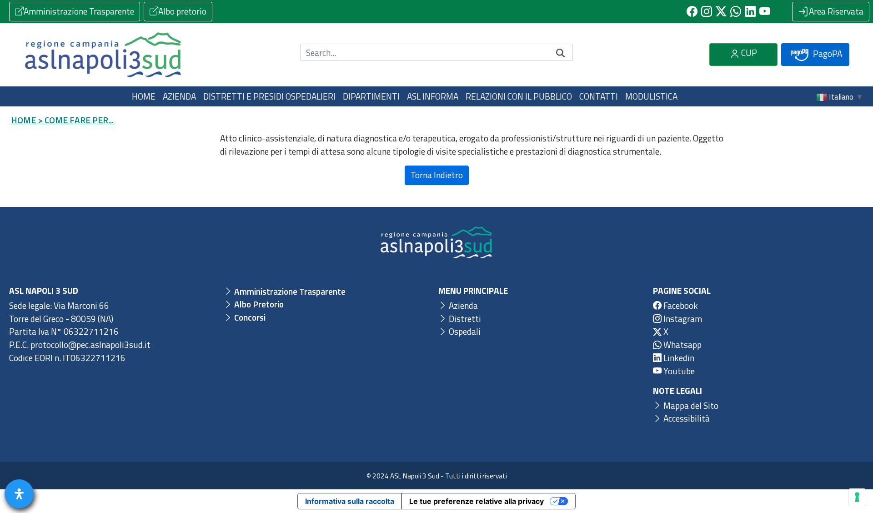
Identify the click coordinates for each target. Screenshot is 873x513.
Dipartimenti (371, 96)
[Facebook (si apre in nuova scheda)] (692, 11)
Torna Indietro (437, 174)
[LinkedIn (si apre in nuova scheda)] (750, 11)
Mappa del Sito (690, 405)
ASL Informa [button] (432, 96)
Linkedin (678, 357)
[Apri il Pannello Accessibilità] (19, 493)
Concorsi (249, 317)
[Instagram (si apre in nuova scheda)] (706, 11)
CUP (748, 52)
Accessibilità (686, 418)
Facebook (680, 305)
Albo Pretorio (258, 304)
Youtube (678, 370)
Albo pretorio (182, 11)
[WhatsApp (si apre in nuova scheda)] (735, 11)
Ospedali (464, 331)
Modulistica (651, 96)
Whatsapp (682, 344)
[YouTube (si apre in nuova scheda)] (764, 11)
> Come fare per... (76, 119)
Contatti (598, 96)
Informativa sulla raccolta (349, 501)
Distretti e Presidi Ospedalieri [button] (269, 96)
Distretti (464, 318)
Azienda (462, 305)
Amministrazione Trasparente (79, 11)
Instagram (682, 318)
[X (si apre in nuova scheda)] (721, 11)
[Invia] (560, 52)
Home (144, 96)
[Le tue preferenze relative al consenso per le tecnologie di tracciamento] (857, 497)
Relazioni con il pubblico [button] (519, 96)
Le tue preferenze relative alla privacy (476, 501)
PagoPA (826, 53)
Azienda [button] (179, 96)
